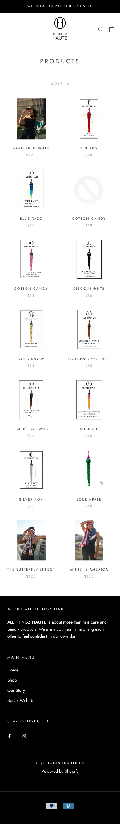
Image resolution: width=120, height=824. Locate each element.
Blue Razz (31, 218)
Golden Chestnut (89, 358)
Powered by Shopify (60, 771)
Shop (12, 680)
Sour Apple (89, 499)
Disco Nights (89, 288)
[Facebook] (9, 735)
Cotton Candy (89, 218)
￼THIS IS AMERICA (89, 569)
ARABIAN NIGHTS (31, 148)
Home (12, 670)
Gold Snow (31, 358)
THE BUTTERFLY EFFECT (31, 569)
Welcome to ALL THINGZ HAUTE (60, 6)
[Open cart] (111, 29)
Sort (58, 84)
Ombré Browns (31, 429)
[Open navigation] (9, 28)
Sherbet (89, 429)
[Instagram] (24, 735)
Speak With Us (20, 700)
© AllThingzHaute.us (60, 763)
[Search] (101, 28)
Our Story (16, 690)
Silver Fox (31, 499)
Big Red (88, 148)
